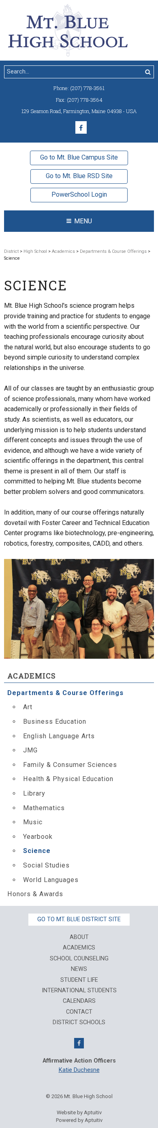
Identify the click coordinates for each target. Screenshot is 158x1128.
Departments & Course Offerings (113, 251)
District (11, 251)
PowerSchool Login (79, 194)
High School (35, 251)
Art (27, 707)
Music (33, 822)
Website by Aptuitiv (79, 1112)
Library (34, 793)
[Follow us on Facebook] (81, 127)
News (79, 969)
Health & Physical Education (68, 779)
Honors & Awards (35, 894)
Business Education (54, 721)
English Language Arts (59, 736)
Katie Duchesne (79, 1070)
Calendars (79, 1001)
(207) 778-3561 (87, 88)
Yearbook (38, 836)
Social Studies (46, 865)
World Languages (51, 880)
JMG (30, 750)
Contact (79, 1012)
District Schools (79, 1022)
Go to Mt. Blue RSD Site (79, 176)
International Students (79, 991)
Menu (83, 221)
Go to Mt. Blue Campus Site (79, 157)
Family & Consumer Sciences (70, 765)
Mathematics (44, 808)
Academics (63, 251)
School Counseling (79, 959)
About (79, 937)
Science (37, 851)
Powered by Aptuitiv (79, 1120)
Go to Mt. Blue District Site (79, 919)
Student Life (79, 980)
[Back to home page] (68, 30)
